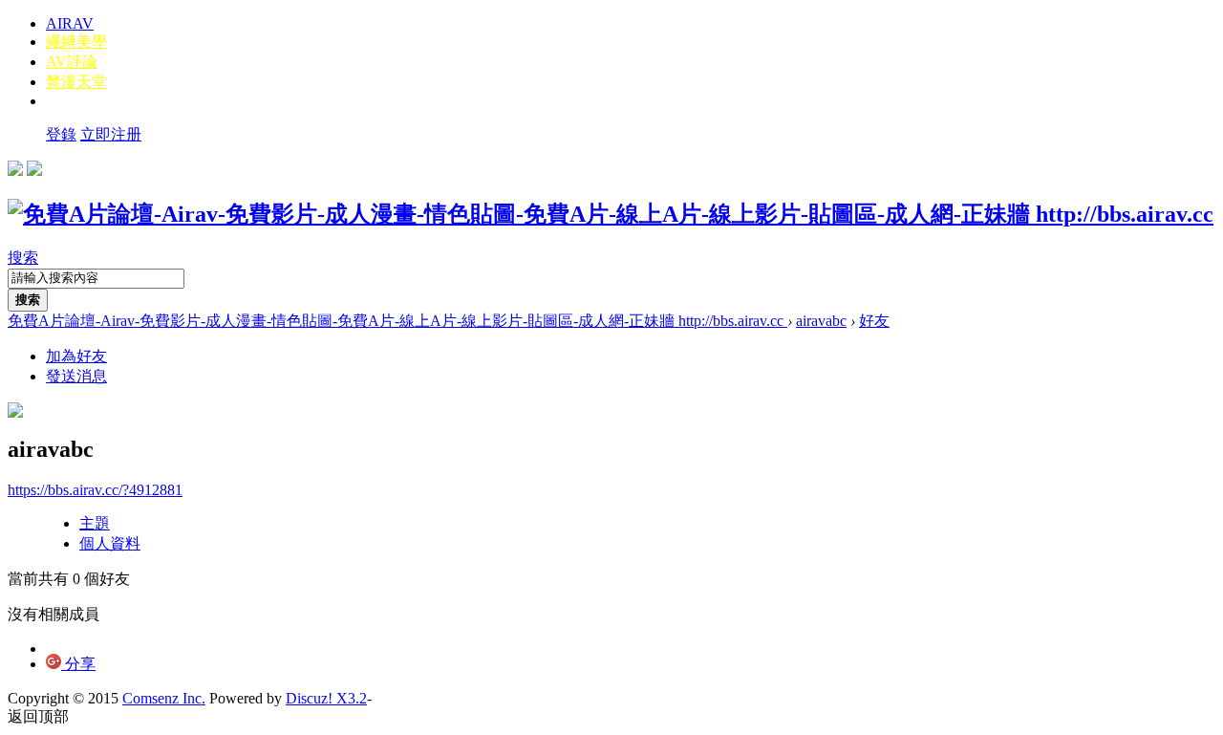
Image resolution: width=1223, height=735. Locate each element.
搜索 (23, 257)
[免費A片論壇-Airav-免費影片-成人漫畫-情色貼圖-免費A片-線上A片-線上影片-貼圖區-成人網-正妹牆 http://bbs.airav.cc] (610, 214)
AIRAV (70, 23)
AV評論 (71, 62)
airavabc (821, 321)
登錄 (61, 134)
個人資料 (109, 543)
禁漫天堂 (76, 82)
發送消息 (76, 376)
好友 (874, 321)
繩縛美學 (76, 41)
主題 (94, 523)
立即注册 (110, 134)
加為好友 (76, 356)
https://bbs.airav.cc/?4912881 (95, 490)
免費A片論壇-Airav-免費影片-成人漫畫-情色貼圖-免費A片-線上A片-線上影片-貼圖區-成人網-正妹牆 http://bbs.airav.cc (397, 321)
